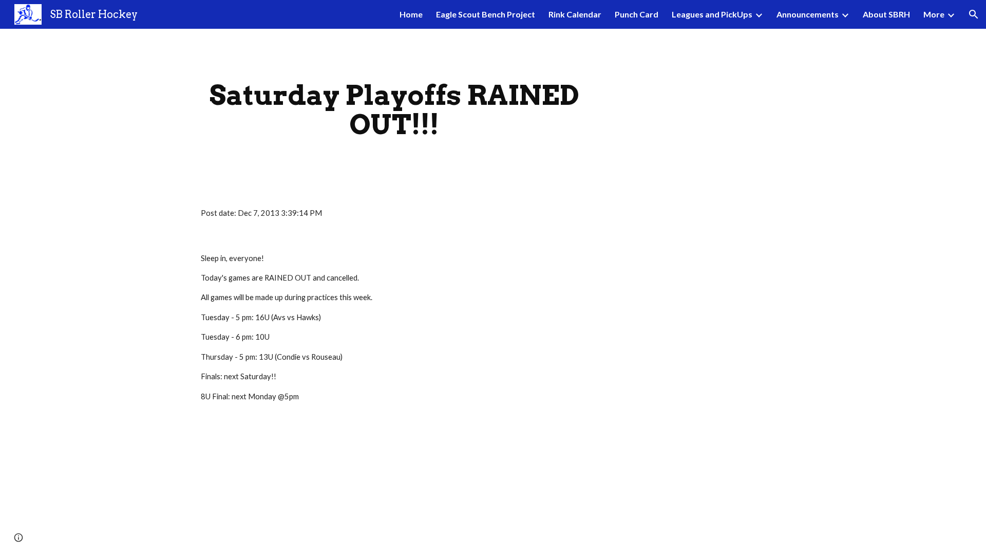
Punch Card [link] (636, 14)
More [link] (933, 14)
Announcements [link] (807, 14)
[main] (394, 110)
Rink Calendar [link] (574, 14)
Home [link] (411, 14)
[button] (973, 14)
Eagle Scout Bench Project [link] (485, 14)
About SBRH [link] (886, 14)
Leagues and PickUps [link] (712, 14)
